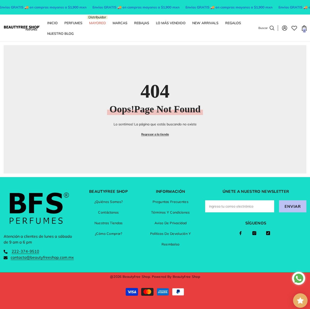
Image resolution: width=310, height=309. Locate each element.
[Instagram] (254, 233)
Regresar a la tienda (155, 134)
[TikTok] (268, 233)
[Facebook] (240, 233)
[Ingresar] (284, 28)
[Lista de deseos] (294, 28)
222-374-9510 (25, 251)
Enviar (293, 206)
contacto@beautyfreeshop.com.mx (42, 257)
